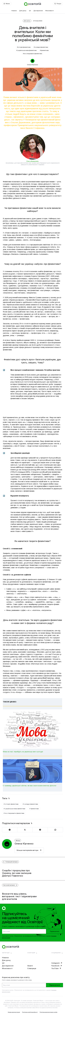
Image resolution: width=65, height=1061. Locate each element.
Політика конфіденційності (30, 1012)
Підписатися (54, 931)
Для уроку (22, 10)
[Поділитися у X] (24, 829)
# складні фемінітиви (41, 47)
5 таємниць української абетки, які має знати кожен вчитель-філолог (29, 786)
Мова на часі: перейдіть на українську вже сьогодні (23, 752)
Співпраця (31, 968)
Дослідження (38, 10)
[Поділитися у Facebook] (40, 829)
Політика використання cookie (48, 1012)
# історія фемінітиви (24, 47)
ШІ (30, 10)
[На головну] (32, 4)
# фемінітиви (44, 50)
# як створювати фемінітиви (32, 53)
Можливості (49, 10)
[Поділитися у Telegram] (9, 829)
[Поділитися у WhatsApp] (55, 829)
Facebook (55, 966)
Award (29, 966)
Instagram (55, 963)
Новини (14, 10)
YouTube (55, 968)
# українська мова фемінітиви (26, 50)
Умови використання (14, 1012)
